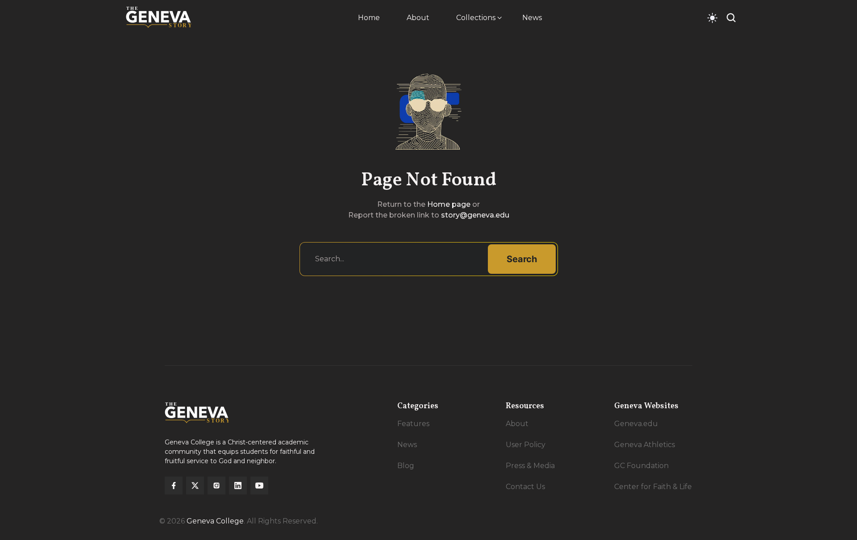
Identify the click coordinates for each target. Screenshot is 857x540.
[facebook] (174, 485)
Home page (448, 204)
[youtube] (259, 485)
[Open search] (731, 17)
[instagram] (216, 485)
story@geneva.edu (475, 215)
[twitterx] (195, 485)
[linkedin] (238, 485)
